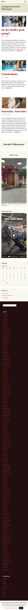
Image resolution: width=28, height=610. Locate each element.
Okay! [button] (21, 608)
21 (17, 276)
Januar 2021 (6, 464)
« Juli (6, 282)
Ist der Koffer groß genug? (12, 31)
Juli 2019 (5, 504)
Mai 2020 (5, 482)
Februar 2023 (6, 408)
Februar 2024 (6, 381)
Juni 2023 (5, 399)
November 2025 (6, 334)
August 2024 (6, 368)
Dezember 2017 (6, 536)
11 (6, 274)
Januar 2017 (6, 554)
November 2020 (6, 469)
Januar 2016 (6, 569)
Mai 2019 (5, 509)
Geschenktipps (6, 585)
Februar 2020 (6, 489)
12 (10, 274)
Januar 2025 (6, 357)
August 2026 (6, 314)
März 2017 (5, 549)
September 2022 (6, 419)
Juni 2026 (5, 319)
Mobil (4, 592)
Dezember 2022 (6, 413)
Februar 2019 (6, 516)
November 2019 (6, 495)
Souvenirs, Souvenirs (14, 111)
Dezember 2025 (6, 332)
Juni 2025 (5, 345)
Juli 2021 (5, 451)
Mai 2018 (5, 529)
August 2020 (6, 475)
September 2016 (6, 560)
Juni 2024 (5, 372)
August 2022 (6, 422)
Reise (4, 594)
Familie (4, 583)
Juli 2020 (5, 478)
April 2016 (5, 567)
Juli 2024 (5, 370)
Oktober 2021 (6, 444)
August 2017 (6, 545)
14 (17, 274)
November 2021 (6, 442)
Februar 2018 (6, 533)
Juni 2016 (5, 565)
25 (6, 278)
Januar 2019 (6, 518)
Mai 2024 (5, 375)
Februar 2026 (6, 328)
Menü (2, 1)
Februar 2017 (6, 551)
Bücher (4, 581)
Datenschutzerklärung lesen (11, 608)
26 (10, 278)
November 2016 (6, 558)
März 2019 (5, 513)
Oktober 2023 (6, 390)
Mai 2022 (5, 428)
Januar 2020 (6, 491)
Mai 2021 (5, 455)
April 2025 (5, 350)
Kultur (4, 590)
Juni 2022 (5, 426)
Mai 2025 (5, 348)
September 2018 (6, 525)
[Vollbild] (24, 256)
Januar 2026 (6, 330)
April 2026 (5, 323)
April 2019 (5, 511)
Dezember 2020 (6, 466)
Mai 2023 (5, 401)
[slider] (13, 256)
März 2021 (5, 460)
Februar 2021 (6, 462)
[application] (14, 235)
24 (3, 278)
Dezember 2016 (6, 556)
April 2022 (5, 431)
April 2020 (5, 484)
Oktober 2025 (6, 336)
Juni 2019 (5, 507)
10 (3, 274)
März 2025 (5, 352)
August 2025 (6, 341)
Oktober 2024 (6, 363)
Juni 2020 (5, 480)
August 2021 (6, 448)
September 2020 (6, 473)
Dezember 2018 (6, 520)
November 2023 (6, 388)
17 (3, 276)
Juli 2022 (5, 424)
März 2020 (5, 486)
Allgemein (5, 579)
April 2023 (5, 404)
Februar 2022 (6, 435)
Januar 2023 (6, 410)
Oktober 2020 (6, 471)
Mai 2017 (5, 547)
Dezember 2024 (6, 359)
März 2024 (5, 379)
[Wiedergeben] (3, 256)
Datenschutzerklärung (8, 295)
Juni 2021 (5, 453)
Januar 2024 (6, 383)
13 (14, 274)
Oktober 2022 (6, 417)
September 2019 (6, 500)
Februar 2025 (6, 354)
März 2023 (5, 406)
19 (10, 276)
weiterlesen (20, 50)
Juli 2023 (5, 397)
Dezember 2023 (6, 386)
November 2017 (6, 538)
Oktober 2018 (6, 522)
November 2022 (6, 415)
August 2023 (6, 395)
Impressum (5, 293)
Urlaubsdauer (9, 74)
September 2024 (6, 366)
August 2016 (6, 563)
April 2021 (5, 457)
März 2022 (5, 433)
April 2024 (5, 377)
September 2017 (6, 542)
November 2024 (6, 361)
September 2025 (6, 339)
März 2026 (5, 325)
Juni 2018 (5, 527)
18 (6, 276)
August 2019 (6, 502)
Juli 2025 (5, 343)
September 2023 (6, 392)
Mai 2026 (5, 321)
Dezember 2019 (6, 493)
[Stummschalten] (22, 256)
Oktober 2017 (6, 540)
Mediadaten (5, 297)
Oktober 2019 (6, 498)
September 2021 (6, 446)
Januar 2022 (6, 437)
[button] (14, 235)
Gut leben (5, 587)
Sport (4, 596)
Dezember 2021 (6, 439)
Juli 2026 (5, 316)
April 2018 (5, 531)
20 (14, 276)
